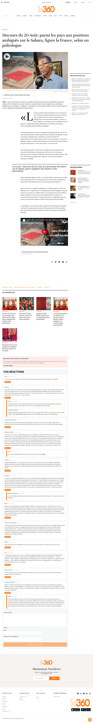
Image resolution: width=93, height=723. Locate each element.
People (60, 15)
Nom (4, 630)
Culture (45, 15)
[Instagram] (90, 693)
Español (82, 2)
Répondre (7, 382)
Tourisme (72, 15)
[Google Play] (86, 709)
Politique (18, 15)
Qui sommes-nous (23, 696)
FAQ (37, 696)
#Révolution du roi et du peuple (24, 287)
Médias (50, 15)
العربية (89, 2)
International (38, 15)
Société (31, 15)
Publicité (21, 698)
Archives (21, 699)
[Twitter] (81, 693)
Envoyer (54, 678)
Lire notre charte (8, 365)
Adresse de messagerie (10, 636)
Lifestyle (66, 15)
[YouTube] (84, 693)
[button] (90, 720)
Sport (55, 15)
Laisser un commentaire (35, 644)
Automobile (4, 706)
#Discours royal (7, 287)
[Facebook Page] (78, 693)
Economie (25, 15)
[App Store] (75, 709)
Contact (38, 698)
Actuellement (5, 15)
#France (47, 287)
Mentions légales (56, 696)
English (75, 2)
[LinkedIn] (87, 693)
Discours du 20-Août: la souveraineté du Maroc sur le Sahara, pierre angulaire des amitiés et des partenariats (39, 168)
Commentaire (7, 612)
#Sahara (39, 287)
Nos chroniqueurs (5, 711)
